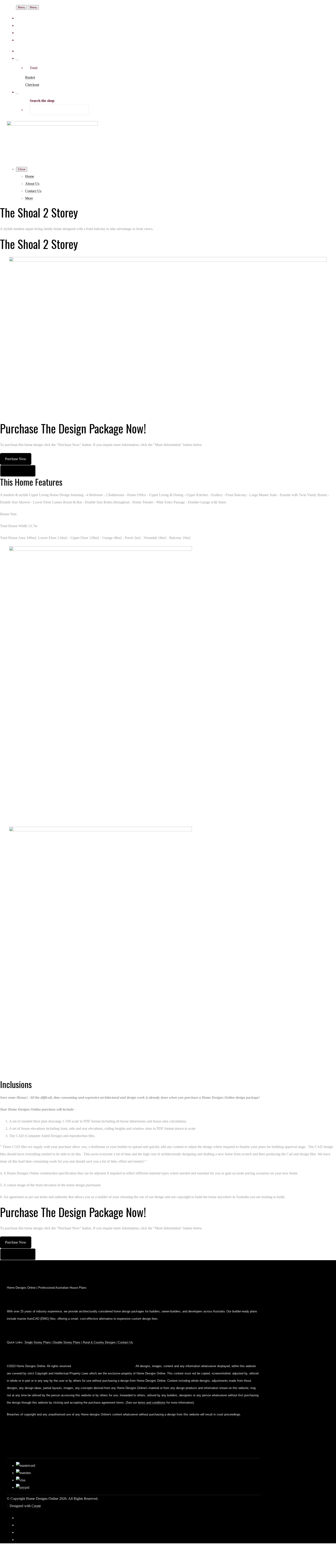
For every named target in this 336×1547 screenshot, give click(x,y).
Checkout (32, 85)
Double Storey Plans (66, 1342)
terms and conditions (151, 1402)
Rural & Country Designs (99, 1342)
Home (29, 176)
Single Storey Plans (37, 1342)
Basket (30, 77)
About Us (32, 184)
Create (36, 1506)
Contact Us (33, 191)
